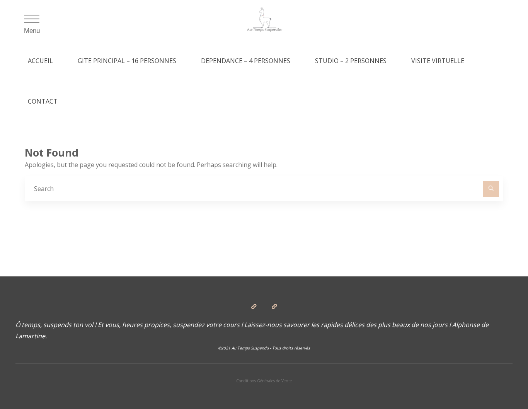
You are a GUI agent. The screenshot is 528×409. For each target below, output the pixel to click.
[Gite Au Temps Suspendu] (264, 20)
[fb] (254, 306)
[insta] (274, 306)
